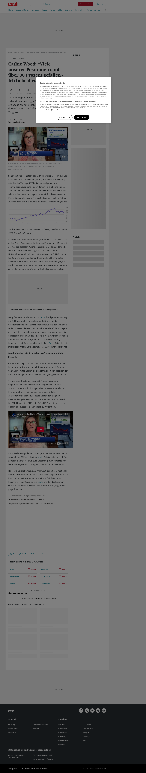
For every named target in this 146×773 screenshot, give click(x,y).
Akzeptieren (81, 117)
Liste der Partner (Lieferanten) (50, 110)
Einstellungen (64, 117)
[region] (73, 100)
